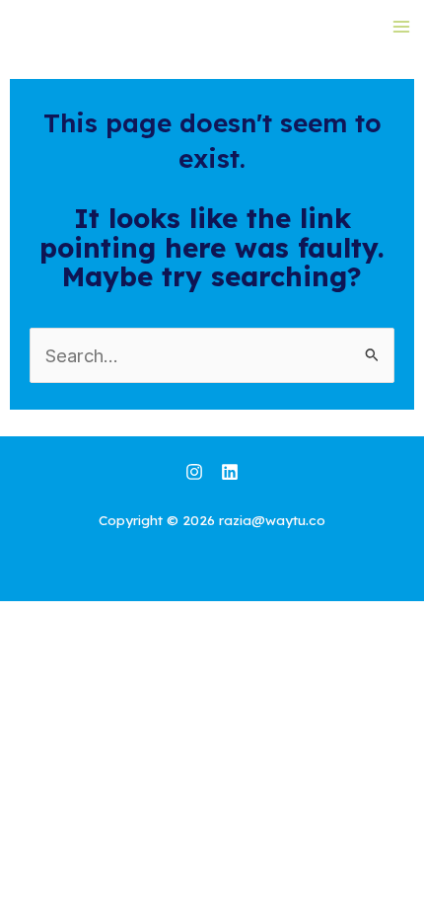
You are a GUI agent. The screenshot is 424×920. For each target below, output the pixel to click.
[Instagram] (194, 472)
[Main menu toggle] (401, 26)
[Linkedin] (230, 472)
